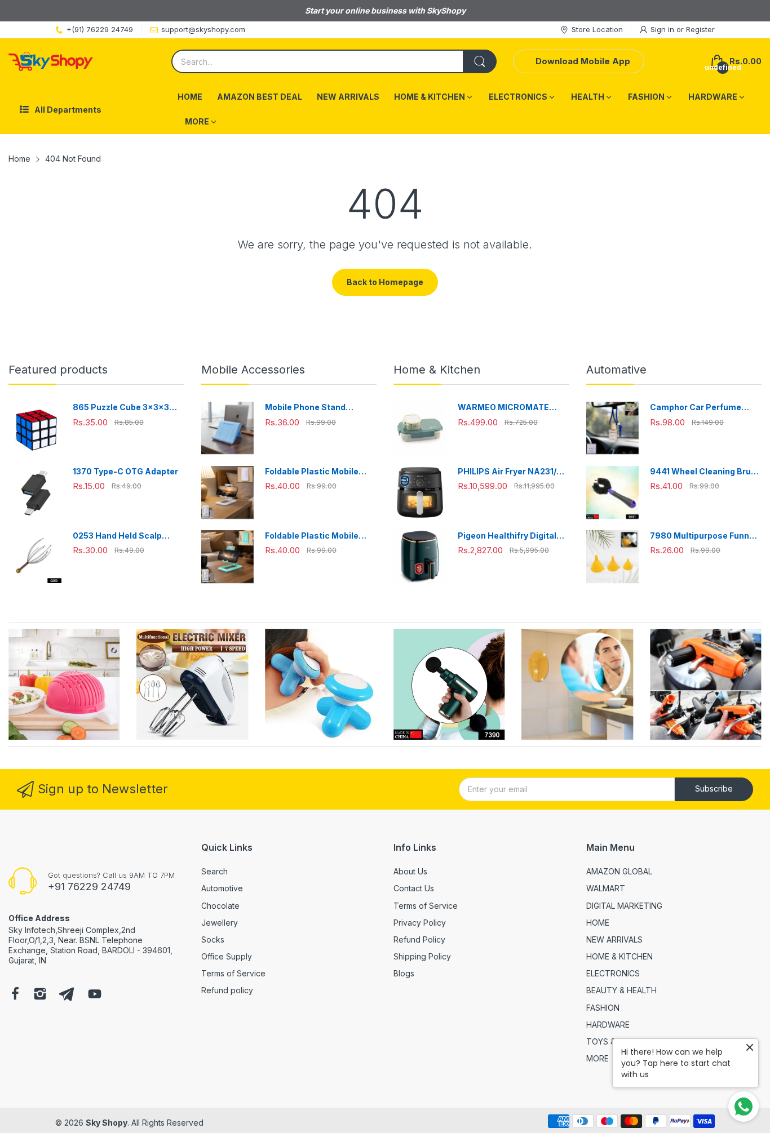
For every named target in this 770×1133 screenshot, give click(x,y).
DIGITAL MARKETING (624, 905)
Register (700, 29)
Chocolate (220, 905)
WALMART (605, 888)
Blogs (403, 973)
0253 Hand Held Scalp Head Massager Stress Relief (119, 536)
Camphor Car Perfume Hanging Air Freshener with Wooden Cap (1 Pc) (705, 407)
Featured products (58, 369)
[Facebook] (15, 995)
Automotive (222, 888)
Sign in (663, 29)
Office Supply (226, 956)
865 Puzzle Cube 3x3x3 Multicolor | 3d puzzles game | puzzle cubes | (121, 407)
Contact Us (413, 888)
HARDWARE (608, 1024)
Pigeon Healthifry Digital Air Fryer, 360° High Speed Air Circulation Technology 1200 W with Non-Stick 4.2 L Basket (511, 536)
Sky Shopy (106, 1122)
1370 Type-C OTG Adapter (125, 471)
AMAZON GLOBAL (619, 871)
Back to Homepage (385, 282)
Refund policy (227, 990)
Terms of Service (233, 973)
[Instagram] (40, 995)
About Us (410, 871)
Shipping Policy (422, 956)
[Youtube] (94, 995)
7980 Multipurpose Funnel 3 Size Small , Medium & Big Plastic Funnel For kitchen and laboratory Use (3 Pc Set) (705, 536)
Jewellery (219, 922)
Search (214, 871)
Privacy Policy (419, 922)
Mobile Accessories (253, 369)
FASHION (602, 1007)
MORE (597, 1058)
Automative (616, 369)
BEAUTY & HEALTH (621, 990)
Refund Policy (419, 939)
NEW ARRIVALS (614, 939)
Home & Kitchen (436, 369)
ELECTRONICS (613, 973)
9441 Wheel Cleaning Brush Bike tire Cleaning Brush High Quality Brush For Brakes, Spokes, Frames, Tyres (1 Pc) (705, 471)
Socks (212, 939)
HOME (597, 922)
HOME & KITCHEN (619, 956)
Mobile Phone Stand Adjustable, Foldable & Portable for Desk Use (310, 407)
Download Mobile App (583, 61)
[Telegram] (66, 995)
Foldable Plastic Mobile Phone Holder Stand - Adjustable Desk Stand (312, 471)
